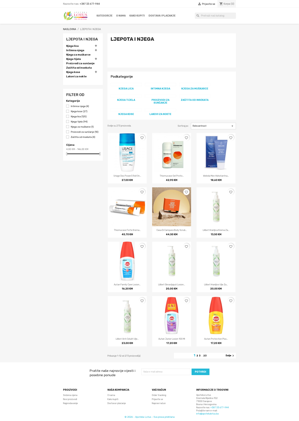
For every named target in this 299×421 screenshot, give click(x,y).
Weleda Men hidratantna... (216, 176)
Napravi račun (159, 403)
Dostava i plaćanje (162, 15)
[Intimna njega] (160, 84)
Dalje (230, 356)
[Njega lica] (126, 84)
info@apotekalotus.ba (207, 413)
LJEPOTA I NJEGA (82, 39)
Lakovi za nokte (76, 76)
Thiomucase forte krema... (127, 230)
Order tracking (159, 395)
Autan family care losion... (127, 284)
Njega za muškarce (78, 54)
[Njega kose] (126, 110)
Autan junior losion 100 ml (171, 339)
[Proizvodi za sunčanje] (160, 95)
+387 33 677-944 (90, 3)
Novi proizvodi (70, 399)
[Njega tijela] (126, 95)
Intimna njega (75, 50)
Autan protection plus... (216, 339)
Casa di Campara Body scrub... (172, 230)
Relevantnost (213, 126)
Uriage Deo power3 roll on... (127, 176)
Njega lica (72, 45)
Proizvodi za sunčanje (80, 63)
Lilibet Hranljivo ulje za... (216, 284)
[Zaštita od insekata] (194, 95)
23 (205, 355)
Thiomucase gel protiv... (172, 176)
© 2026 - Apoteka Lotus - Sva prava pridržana (150, 417)
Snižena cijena (70, 395)
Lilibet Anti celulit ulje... (127, 339)
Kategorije (104, 15)
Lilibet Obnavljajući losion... (171, 284)
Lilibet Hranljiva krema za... (216, 230)
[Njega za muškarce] (194, 84)
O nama (121, 15)
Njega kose (73, 72)
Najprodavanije (70, 403)
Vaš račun (159, 389)
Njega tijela (73, 59)
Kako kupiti (137, 15)
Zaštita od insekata (79, 67)
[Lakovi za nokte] (160, 110)
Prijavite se (157, 399)
